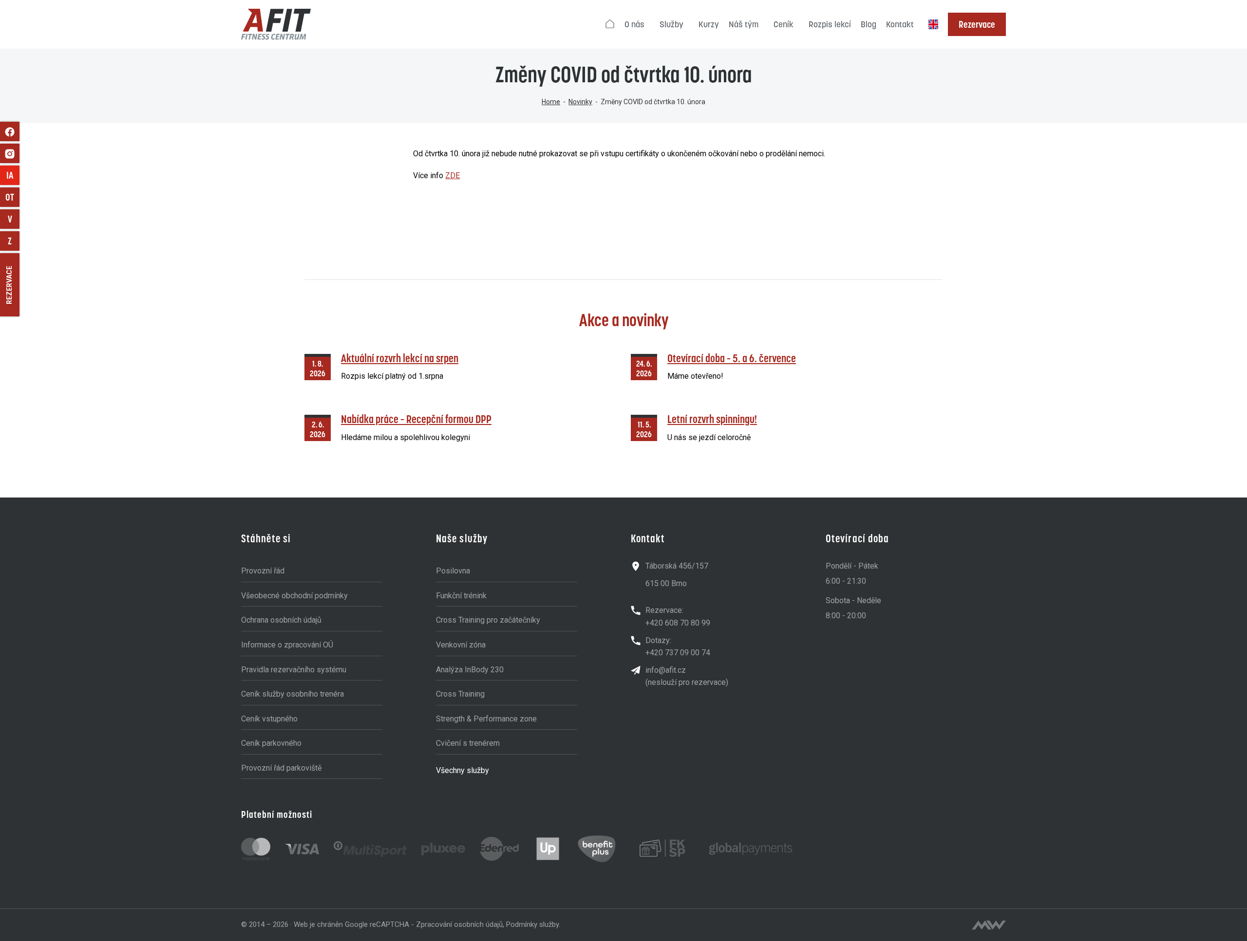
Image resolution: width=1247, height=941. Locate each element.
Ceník (784, 24)
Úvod (610, 24)
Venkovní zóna (461, 644)
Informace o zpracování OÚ (287, 644)
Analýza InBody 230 (470, 669)
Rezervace (977, 24)
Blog (868, 24)
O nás (634, 24)
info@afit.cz (665, 670)
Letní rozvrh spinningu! (712, 419)
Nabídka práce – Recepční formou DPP (416, 419)
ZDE (452, 175)
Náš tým (743, 24)
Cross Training (460, 694)
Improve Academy (12, 175)
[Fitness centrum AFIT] (276, 24)
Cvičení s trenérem (468, 743)
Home (551, 102)
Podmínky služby (532, 924)
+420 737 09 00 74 (677, 652)
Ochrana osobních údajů (281, 620)
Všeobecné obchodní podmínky (294, 595)
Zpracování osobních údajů (459, 924)
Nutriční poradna (13, 219)
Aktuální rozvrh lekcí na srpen (399, 358)
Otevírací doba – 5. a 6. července (731, 358)
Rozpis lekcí (830, 24)
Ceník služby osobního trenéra (292, 694)
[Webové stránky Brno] (989, 925)
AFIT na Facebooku (9, 131)
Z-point (13, 241)
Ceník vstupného (269, 718)
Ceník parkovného (271, 743)
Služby (671, 24)
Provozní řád (262, 570)
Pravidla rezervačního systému (293, 669)
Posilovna (453, 570)
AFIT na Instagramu (9, 153)
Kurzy (709, 24)
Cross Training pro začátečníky (488, 620)
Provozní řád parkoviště (281, 768)
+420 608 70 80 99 (677, 622)
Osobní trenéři (12, 197)
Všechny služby (462, 770)
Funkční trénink (461, 595)
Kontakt (900, 24)
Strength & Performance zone (486, 718)
